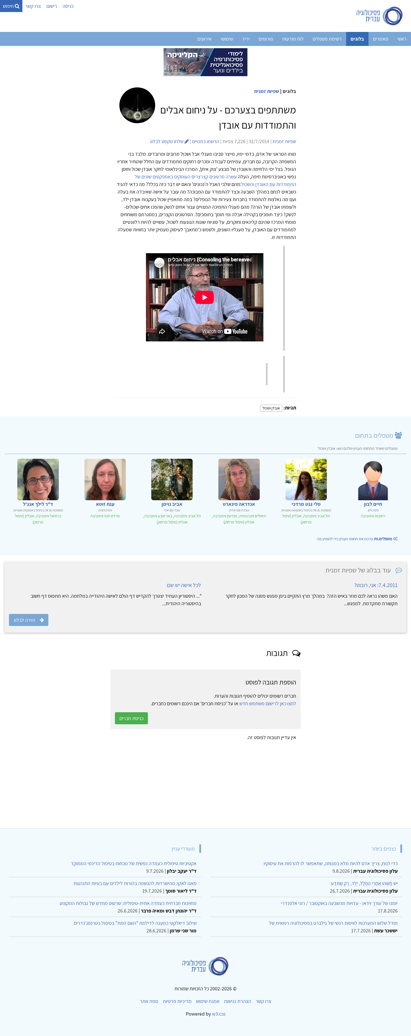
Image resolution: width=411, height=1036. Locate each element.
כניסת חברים (131, 718)
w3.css (218, 1014)
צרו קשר (33, 6)
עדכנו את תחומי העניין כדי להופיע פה (354, 538)
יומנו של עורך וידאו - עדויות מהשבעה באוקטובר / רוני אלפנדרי (339, 903)
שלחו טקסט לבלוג (167, 141)
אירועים (204, 39)
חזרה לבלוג (24, 620)
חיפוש (9, 6)
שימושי (227, 39)
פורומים (266, 39)
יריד (246, 39)
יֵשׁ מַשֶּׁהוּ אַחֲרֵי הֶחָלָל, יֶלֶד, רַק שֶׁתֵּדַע (364, 883)
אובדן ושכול (271, 408)
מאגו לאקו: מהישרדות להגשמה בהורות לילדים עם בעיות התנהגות (135, 883)
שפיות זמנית (266, 91)
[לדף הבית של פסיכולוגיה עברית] (380, 16)
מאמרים (380, 39)
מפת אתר (149, 1001)
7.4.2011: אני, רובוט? (376, 585)
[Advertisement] (239, 782)
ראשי (402, 39)
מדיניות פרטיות (177, 1001)
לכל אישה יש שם (184, 585)
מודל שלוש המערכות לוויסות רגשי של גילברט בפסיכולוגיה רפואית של (333, 923)
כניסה (68, 6)
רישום (51, 6)
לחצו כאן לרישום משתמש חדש (267, 703)
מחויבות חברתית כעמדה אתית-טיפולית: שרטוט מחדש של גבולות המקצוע (128, 903)
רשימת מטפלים (327, 39)
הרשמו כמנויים (205, 141)
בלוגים (357, 39)
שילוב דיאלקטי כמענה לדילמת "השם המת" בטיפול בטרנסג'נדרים (135, 923)
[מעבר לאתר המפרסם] (205, 62)
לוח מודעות (293, 39)
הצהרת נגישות (237, 1001)
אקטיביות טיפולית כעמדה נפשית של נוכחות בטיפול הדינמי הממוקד (134, 863)
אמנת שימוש (207, 1001)
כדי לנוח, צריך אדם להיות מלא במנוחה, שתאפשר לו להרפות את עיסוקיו (331, 863)
